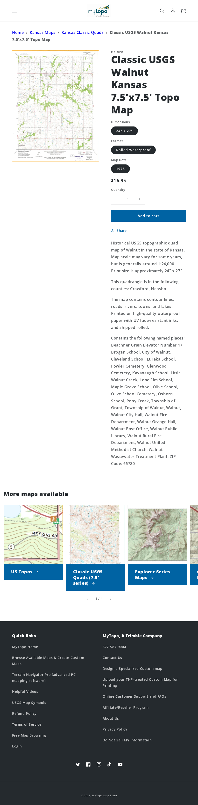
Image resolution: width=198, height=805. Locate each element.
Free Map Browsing (29, 735)
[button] (14, 11)
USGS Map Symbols (29, 702)
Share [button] (122, 230)
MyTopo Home (25, 646)
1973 (120, 168)
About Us (111, 718)
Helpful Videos (25, 691)
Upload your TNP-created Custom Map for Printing (140, 682)
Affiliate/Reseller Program (126, 707)
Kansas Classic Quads (83, 32)
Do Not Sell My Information (127, 740)
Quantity (118, 189)
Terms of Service (27, 724)
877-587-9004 (114, 646)
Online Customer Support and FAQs (134, 696)
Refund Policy (24, 713)
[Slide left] (87, 598)
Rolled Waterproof (133, 150)
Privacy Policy (115, 729)
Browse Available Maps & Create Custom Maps (48, 660)
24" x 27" (124, 130)
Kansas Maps (43, 32)
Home (18, 32)
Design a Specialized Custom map (133, 668)
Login (17, 746)
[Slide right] (110, 598)
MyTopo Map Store (104, 795)
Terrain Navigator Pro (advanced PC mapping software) (44, 677)
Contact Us (112, 657)
